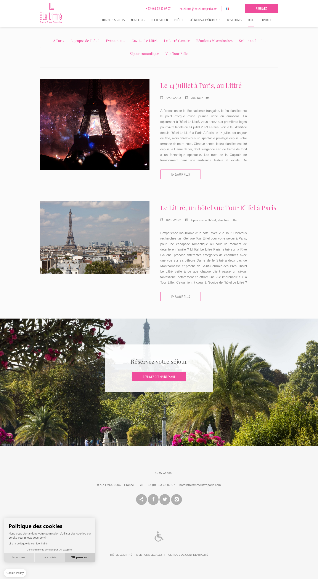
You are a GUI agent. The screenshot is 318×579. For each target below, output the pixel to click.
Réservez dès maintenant (159, 377)
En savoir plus (180, 174)
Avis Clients (234, 20)
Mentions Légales (149, 554)
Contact (266, 20)
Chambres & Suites (113, 20)
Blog (251, 20)
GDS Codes (163, 472)
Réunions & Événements (205, 20)
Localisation (159, 20)
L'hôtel (178, 20)
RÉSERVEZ (261, 9)
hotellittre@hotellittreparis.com (198, 9)
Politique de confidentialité (187, 554)
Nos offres (138, 20)
